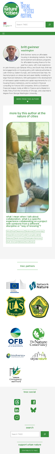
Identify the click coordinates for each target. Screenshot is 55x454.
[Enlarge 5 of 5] (22, 368)
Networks (10, 238)
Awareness (20, 231)
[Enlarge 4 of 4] (45, 299)
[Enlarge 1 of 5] (22, 331)
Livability (37, 235)
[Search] (50, 25)
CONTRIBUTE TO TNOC (30, 450)
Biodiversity (29, 231)
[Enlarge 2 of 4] (45, 284)
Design (9, 235)
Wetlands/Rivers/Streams (26, 242)
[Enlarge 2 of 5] (45, 330)
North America (19, 238)
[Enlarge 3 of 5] (22, 356)
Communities (39, 231)
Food (24, 235)
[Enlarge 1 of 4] (22, 282)
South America (11, 242)
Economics (16, 235)
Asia (13, 231)
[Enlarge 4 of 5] (45, 353)
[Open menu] (3, 33)
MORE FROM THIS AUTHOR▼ (27, 100)
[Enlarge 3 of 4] (22, 299)
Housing (30, 235)
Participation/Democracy (34, 238)
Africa (8, 231)
